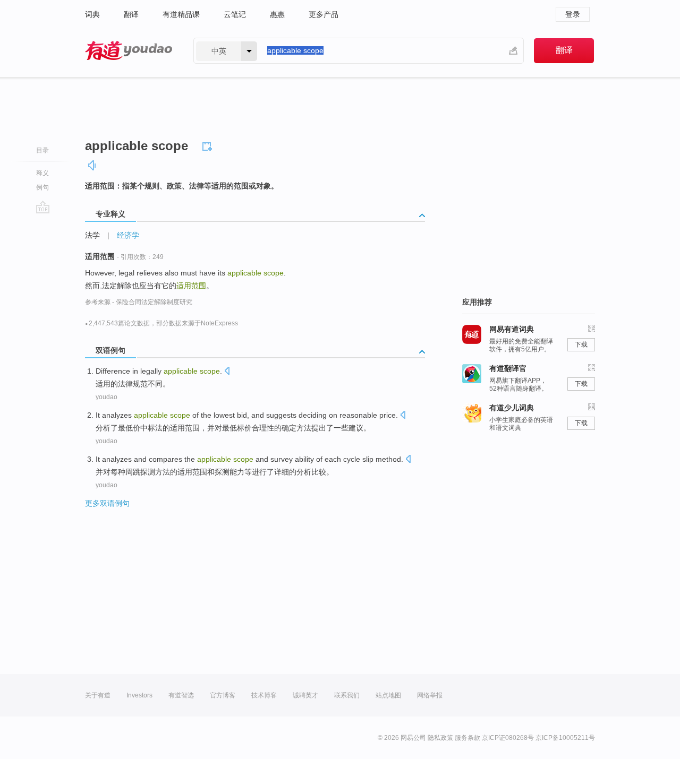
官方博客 (222, 695)
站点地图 (388, 695)
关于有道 (97, 695)
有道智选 (181, 695)
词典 (92, 14)
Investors (139, 695)
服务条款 (467, 737)
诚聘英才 (305, 695)
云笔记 (235, 14)
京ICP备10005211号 (565, 737)
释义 (42, 173)
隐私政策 (440, 737)
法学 (92, 235)
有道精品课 (181, 14)
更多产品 (323, 14)
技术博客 (264, 695)
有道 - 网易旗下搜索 (128, 51)
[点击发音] (227, 371)
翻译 (131, 14)
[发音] (92, 165)
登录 (572, 14)
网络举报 (430, 695)
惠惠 (277, 14)
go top (42, 207)
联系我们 (347, 695)
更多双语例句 (107, 503)
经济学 (128, 235)
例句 (42, 187)
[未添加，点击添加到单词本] (208, 145)
